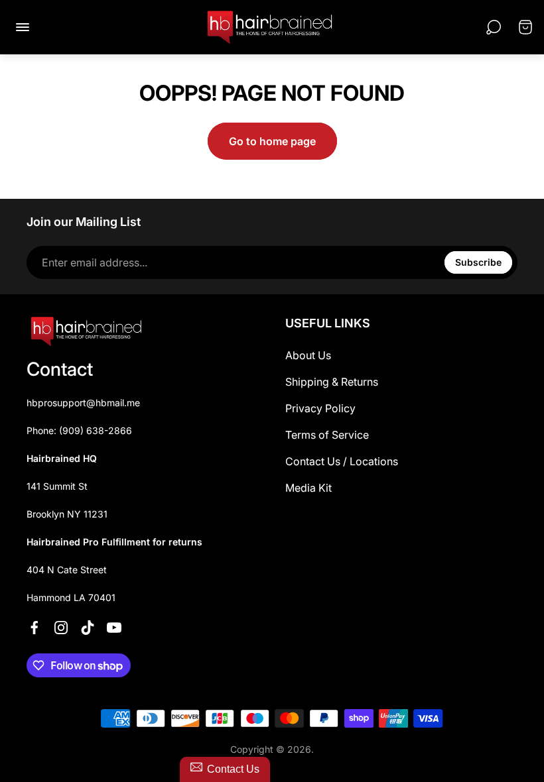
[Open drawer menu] (22, 27)
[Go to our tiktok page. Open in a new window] (88, 628)
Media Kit (308, 487)
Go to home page (272, 141)
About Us (308, 355)
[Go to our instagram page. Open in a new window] (61, 628)
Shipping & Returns (331, 381)
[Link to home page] (86, 331)
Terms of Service (327, 434)
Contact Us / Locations (341, 461)
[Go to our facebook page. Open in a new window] (34, 628)
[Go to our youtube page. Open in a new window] (114, 628)
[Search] (493, 27)
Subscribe (478, 262)
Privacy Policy (320, 408)
